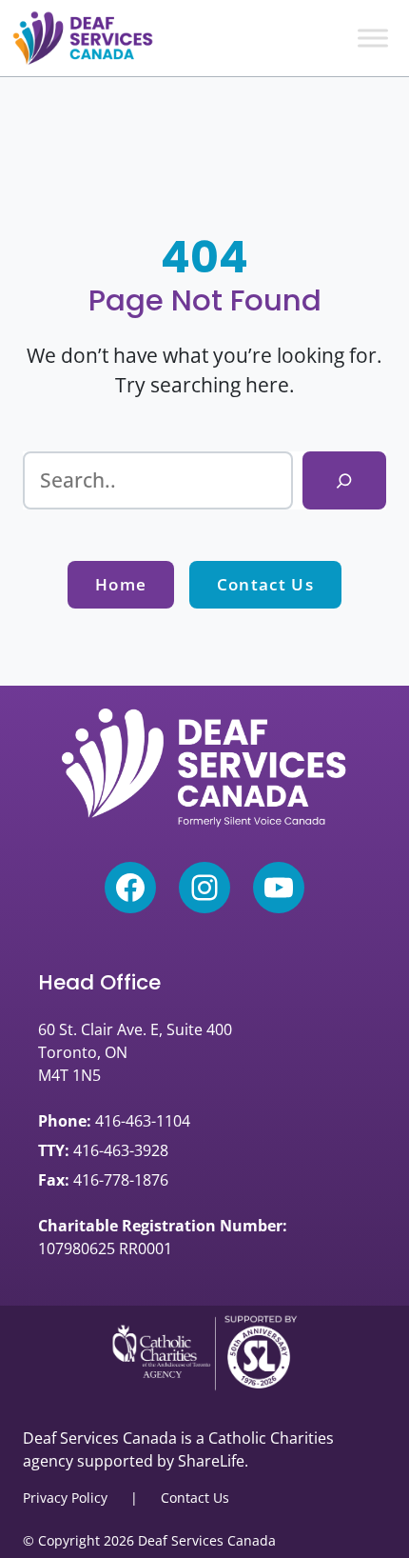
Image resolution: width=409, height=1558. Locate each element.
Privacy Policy (65, 1497)
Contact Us (265, 584)
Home (120, 584)
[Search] (344, 480)
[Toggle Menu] (373, 38)
